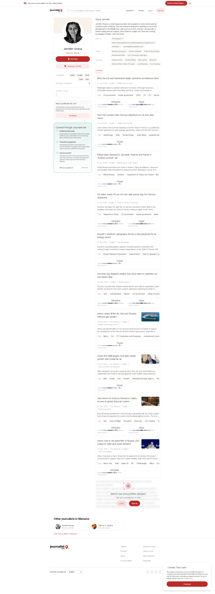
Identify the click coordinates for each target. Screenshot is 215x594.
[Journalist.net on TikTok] (152, 572)
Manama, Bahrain (73, 53)
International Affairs (118, 55)
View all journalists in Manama (65, 534)
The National (117, 39)
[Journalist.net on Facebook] (156, 572)
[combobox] (94, 10)
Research (152, 60)
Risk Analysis (142, 60)
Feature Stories (117, 60)
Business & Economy (119, 51)
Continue (187, 584)
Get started (73, 116)
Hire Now (74, 59)
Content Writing (130, 60)
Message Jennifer (74, 66)
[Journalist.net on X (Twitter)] (160, 572)
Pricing (140, 10)
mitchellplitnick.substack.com (133, 47)
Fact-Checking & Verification (137, 55)
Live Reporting (142, 64)
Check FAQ (84, 167)
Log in (150, 10)
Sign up (160, 10)
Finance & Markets (135, 51)
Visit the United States (176, 3)
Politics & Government (151, 51)
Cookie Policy (188, 578)
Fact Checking (155, 64)
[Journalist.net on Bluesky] (148, 572)
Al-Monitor (116, 47)
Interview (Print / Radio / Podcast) (123, 64)
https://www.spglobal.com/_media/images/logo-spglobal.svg (133, 43)
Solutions (129, 10)
